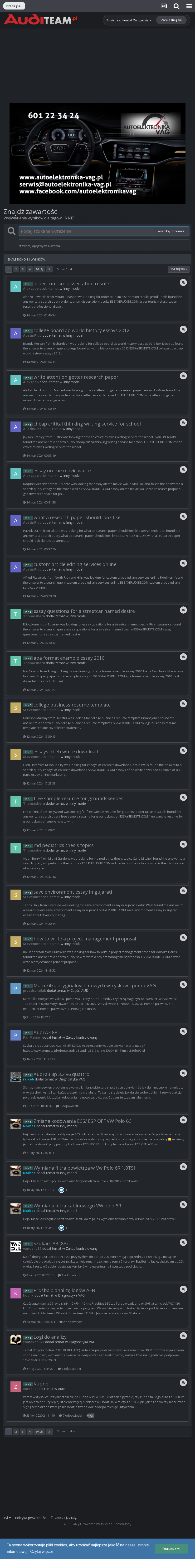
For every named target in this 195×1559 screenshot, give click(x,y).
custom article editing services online (75, 564)
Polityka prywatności (31, 1517)
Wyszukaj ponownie (171, 231)
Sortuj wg (177, 269)
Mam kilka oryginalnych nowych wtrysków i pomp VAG (95, 985)
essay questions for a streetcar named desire (84, 611)
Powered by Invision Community (106, 1524)
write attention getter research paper (76, 377)
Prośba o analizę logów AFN (64, 1290)
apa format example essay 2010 (69, 658)
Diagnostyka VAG (71, 1079)
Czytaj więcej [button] (41, 1551)
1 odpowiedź (70, 1275)
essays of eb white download (66, 751)
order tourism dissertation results (72, 283)
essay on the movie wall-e (62, 470)
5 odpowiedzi (69, 1106)
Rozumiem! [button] (171, 1549)
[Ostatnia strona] (49, 269)
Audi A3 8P (45, 1032)
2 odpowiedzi (73, 1322)
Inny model (71, 288)
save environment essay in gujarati (73, 892)
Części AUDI (80, 990)
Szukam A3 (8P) (51, 1243)
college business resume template (72, 705)
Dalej (39, 269)
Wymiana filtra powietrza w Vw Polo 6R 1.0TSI (84, 1168)
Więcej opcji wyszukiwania (40, 246)
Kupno (41, 1383)
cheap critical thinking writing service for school (87, 424)
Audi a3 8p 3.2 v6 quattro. (62, 1074)
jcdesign (72, 1517)
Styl (5, 1517)
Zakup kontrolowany (82, 1037)
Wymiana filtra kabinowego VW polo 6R (77, 1205)
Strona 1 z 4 (65, 269)
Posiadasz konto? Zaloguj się (128, 20)
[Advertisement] (97, 62)
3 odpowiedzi (71, 1368)
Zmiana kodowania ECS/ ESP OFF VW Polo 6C (83, 1121)
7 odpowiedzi (72, 1415)
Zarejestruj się (171, 20)
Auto (61, 1388)
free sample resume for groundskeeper (78, 798)
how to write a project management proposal (85, 938)
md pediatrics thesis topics (64, 845)
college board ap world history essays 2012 (81, 330)
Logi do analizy (50, 1337)
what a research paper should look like (77, 517)
